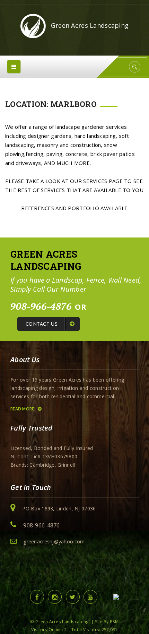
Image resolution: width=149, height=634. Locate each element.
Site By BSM (107, 621)
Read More (22, 409)
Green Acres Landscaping (89, 25)
